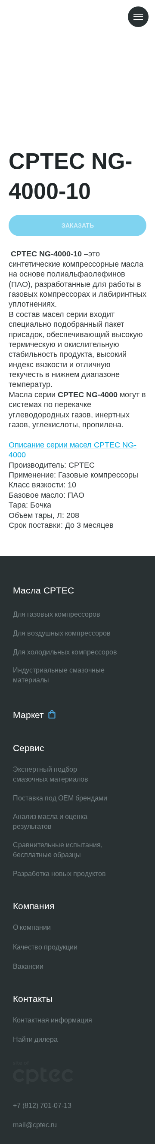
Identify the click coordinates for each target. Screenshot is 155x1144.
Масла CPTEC (43, 590)
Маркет (28, 715)
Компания (33, 906)
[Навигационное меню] (138, 17)
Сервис (28, 748)
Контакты (33, 999)
